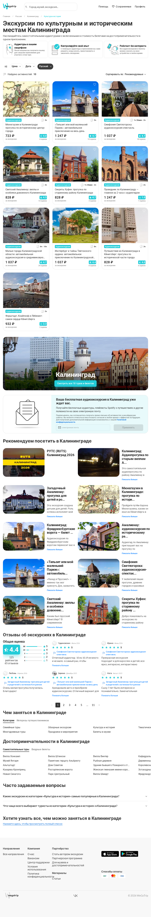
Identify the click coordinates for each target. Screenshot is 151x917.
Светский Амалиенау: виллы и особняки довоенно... (61, 604)
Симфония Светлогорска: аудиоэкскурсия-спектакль (77, 653)
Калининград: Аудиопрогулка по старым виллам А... (135, 456)
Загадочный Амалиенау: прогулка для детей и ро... (56, 493)
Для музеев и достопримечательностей (68, 864)
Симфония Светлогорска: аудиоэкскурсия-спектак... (134, 567)
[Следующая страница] (99, 705)
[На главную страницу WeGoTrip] (11, 6)
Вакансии (33, 858)
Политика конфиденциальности (41, 875)
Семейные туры (11, 727)
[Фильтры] (6, 66)
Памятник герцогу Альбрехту (64, 760)
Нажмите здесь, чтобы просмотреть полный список (33, 823)
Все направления (13, 854)
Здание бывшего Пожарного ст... (111, 765)
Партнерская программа (67, 858)
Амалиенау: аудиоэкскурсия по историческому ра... (136, 530)
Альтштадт (9, 765)
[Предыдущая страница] (52, 705)
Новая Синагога (12, 774)
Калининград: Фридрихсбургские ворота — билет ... (61, 529)
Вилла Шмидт (101, 774)
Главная (6, 16)
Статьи (56, 878)
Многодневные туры (14, 731)
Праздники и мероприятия (63, 731)
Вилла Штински (56, 756)
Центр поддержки (39, 862)
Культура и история (52, 16)
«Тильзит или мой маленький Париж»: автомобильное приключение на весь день (77, 683)
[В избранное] (45, 84)
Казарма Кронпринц (14, 769)
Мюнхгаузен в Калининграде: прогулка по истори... (133, 493)
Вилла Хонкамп (11, 756)
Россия (18, 16)
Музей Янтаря (10, 760)
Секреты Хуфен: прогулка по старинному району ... (134, 604)
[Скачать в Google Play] (129, 854)
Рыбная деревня (102, 760)
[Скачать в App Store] (110, 854)
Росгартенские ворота (60, 769)
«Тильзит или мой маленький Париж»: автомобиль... (60, 567)
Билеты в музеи (102, 731)
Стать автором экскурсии (67, 854)
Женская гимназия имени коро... (111, 769)
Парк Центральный (58, 774)
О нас (31, 854)
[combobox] (52, 7)
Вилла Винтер (100, 756)
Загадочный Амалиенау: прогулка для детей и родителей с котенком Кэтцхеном (29, 683)
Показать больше (129, 479)
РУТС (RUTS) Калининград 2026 (60, 453)
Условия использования (37, 868)
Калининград (33, 16)
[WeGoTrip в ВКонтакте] (75, 895)
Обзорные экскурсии (59, 727)
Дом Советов (55, 765)
